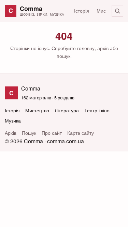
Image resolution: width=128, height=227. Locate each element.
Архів (10, 133)
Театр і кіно (97, 110)
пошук (63, 55)
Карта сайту (80, 133)
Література (67, 110)
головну (86, 48)
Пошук (29, 133)
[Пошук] (117, 11)
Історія (81, 10)
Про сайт (52, 133)
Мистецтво (37, 110)
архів (103, 48)
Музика (13, 120)
